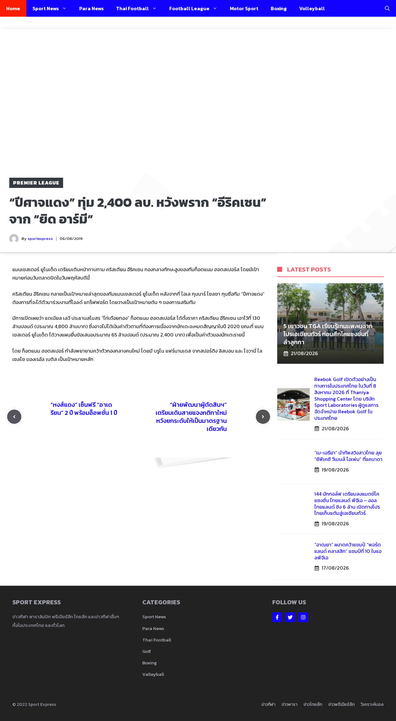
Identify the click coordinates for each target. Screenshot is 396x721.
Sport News (45, 8)
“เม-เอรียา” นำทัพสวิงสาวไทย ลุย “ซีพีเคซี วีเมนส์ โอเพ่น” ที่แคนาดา (348, 456)
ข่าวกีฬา (268, 704)
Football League (189, 8)
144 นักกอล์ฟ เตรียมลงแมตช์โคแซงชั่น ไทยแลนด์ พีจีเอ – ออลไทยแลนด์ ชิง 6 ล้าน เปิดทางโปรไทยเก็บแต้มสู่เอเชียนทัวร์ (347, 503)
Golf (146, 651)
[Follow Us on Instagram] (303, 617)
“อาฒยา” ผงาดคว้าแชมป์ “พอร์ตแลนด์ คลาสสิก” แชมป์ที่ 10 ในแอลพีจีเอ (347, 551)
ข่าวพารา (289, 704)
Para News (91, 8)
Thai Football (132, 8)
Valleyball (153, 674)
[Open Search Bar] (387, 8)
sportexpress (40, 238)
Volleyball (312, 8)
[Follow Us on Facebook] (277, 617)
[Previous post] (14, 416)
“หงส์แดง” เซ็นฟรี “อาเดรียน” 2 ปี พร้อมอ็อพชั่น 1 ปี (83, 408)
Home (13, 8)
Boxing (279, 8)
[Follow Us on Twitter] (290, 617)
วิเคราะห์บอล (372, 704)
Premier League (36, 182)
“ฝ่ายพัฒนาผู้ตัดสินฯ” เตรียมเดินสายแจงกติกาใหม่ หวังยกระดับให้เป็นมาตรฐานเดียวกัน (191, 416)
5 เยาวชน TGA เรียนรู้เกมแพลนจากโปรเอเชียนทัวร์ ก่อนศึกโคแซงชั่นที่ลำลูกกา (327, 334)
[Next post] (263, 416)
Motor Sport (244, 8)
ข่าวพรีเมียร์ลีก (341, 704)
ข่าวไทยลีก (312, 704)
